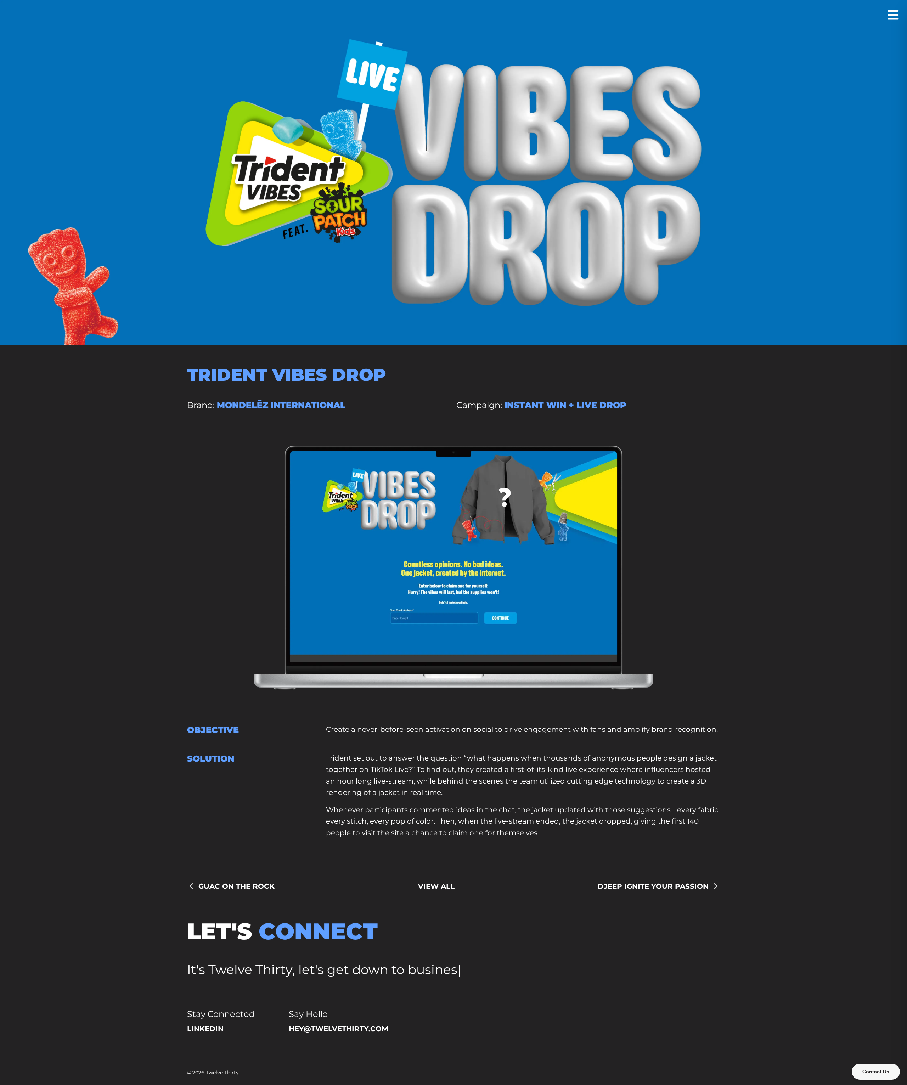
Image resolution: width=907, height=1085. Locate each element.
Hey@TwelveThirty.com (338, 1028)
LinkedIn (205, 1028)
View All (436, 886)
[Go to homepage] (453, 15)
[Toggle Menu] (893, 15)
